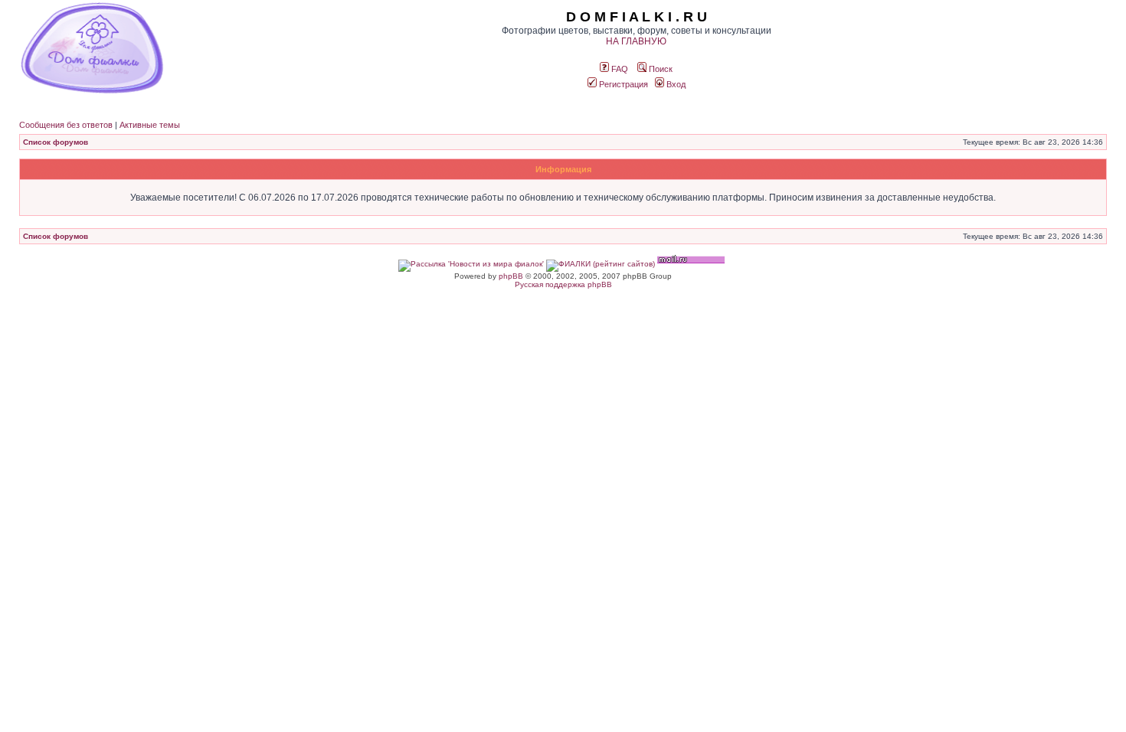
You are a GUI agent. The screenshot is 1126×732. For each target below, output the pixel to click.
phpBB (511, 276)
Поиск (659, 69)
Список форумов (55, 142)
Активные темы (149, 124)
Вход (675, 84)
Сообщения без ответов (66, 124)
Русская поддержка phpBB (563, 284)
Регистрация (622, 84)
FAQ (618, 69)
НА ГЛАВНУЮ (636, 41)
